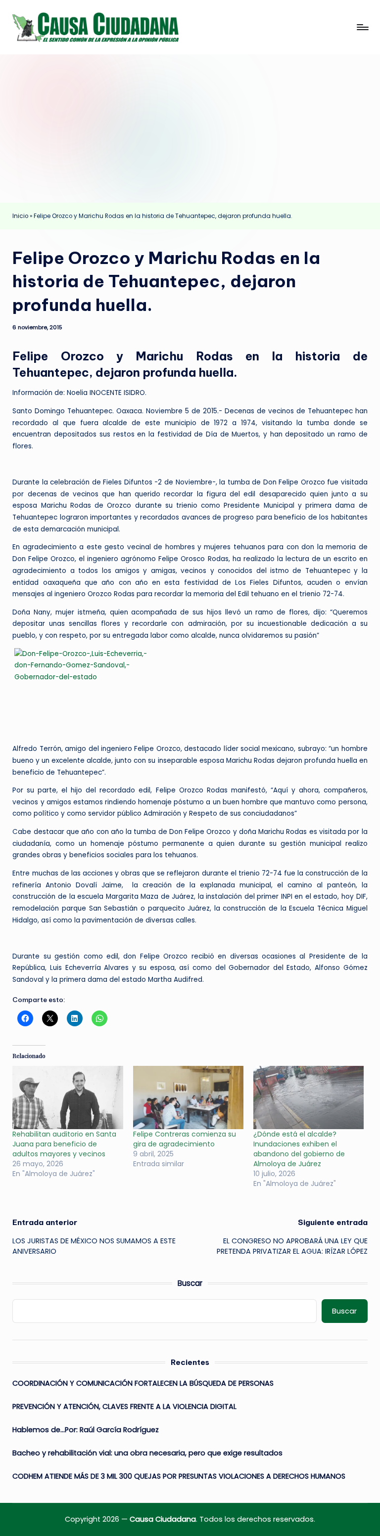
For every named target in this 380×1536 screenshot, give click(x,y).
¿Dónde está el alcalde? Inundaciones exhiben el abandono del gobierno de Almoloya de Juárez (299, 1149)
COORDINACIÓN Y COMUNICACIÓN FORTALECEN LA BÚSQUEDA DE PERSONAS (143, 1383)
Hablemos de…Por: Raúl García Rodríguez (85, 1430)
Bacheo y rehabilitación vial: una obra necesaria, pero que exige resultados (147, 1453)
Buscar (190, 1283)
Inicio (20, 216)
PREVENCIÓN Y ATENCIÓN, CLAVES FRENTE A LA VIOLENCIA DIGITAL (124, 1406)
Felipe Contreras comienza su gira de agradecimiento (184, 1139)
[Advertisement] (190, 128)
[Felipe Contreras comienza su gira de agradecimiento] (188, 1097)
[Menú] (362, 27)
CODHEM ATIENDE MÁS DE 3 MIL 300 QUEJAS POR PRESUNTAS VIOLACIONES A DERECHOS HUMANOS (178, 1476)
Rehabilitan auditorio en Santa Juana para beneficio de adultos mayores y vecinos (64, 1144)
